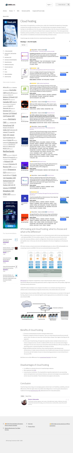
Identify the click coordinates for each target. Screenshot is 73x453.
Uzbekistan (13, 194)
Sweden (11, 178)
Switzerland (9, 181)
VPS (35, 370)
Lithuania (13, 142)
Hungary (6, 127)
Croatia (13, 104)
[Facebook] (66, 400)
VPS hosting (23, 280)
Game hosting (8, 76)
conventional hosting (45, 357)
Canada (7, 102)
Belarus (10, 95)
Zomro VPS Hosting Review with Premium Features (42, 69)
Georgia (5, 119)
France (10, 116)
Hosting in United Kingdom (11, 59)
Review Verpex (50, 175)
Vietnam (5, 196)
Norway (6, 157)
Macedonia (12, 144)
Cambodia (12, 99)
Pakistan (6, 159)
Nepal (11, 148)
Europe (7, 113)
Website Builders (8, 74)
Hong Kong (8, 125)
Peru (9, 159)
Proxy (6, 71)
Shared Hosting (8, 62)
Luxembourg (5, 144)
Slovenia (14, 172)
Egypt (13, 108)
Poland (8, 161)
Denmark (6, 108)
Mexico (12, 146)
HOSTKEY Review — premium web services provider (42, 51)
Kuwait (15, 140)
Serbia (5, 169)
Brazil (14, 97)
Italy (6, 135)
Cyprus (5, 106)
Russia (7, 167)
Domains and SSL (26, 11)
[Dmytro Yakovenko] (24, 402)
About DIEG (6, 16)
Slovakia (8, 172)
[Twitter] (68, 400)
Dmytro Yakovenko (33, 399)
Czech (10, 106)
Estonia (7, 111)
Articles (5, 11)
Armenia (6, 90)
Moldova (6, 148)
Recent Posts (28, 396)
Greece (13, 122)
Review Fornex (42, 161)
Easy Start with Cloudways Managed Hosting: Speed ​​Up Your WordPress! (44, 194)
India (6, 130)
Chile (14, 102)
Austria (9, 93)
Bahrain (15, 93)
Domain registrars (9, 67)
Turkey (6, 185)
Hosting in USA (8, 57)
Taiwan (5, 183)
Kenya (5, 140)
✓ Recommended (8, 51)
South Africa (7, 175)
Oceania (12, 157)
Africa (5, 87)
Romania (13, 164)
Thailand (10, 183)
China (4, 104)
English (48, 4)
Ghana (8, 122)
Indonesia (13, 130)
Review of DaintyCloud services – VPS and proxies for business (42, 128)
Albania (10, 87)
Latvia (5, 142)
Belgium (6, 97)
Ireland (6, 132)
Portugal (6, 164)
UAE (13, 185)
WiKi (18, 11)
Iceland (11, 127)
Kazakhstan (10, 138)
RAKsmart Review (51, 101)
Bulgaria (6, 99)
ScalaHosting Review (44, 83)
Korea (10, 140)
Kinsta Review (50, 212)
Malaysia (6, 146)
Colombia (8, 104)
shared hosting (34, 390)
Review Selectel (51, 112)
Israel (12, 132)
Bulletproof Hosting (9, 64)
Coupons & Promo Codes (38, 11)
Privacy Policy (31, 426)
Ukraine (6, 188)
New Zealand (9, 155)
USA (6, 194)
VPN (5, 69)
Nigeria (14, 155)
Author (22, 396)
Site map (30, 423)
